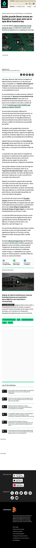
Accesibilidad (16, 540)
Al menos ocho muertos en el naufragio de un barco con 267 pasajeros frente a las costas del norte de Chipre (20, 399)
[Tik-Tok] (12, 499)
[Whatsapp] (21, 494)
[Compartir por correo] (32, 75)
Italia (4, 322)
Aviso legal (15, 527)
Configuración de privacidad (20, 535)
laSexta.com (5, 69)
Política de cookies (17, 531)
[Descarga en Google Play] (18, 477)
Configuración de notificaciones (21, 538)
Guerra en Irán (27, 1)
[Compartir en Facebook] (24, 75)
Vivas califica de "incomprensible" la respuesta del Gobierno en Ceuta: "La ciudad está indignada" (21, 392)
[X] (21, 75)
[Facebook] (16, 494)
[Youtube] (17, 499)
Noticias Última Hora (9, 319)
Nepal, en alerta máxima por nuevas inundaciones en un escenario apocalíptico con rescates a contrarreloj (20, 407)
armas (10, 322)
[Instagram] (30, 494)
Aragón (29, 6)
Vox (18, 319)
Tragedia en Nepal (19, 1)
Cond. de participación (18, 533)
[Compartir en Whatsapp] (26, 75)
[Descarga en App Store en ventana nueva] (18, 481)
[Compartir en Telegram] (29, 75)
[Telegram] (25, 494)
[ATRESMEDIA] (18, 510)
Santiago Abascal (27, 319)
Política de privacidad (18, 529)
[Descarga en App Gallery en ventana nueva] (18, 486)
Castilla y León (20, 6)
